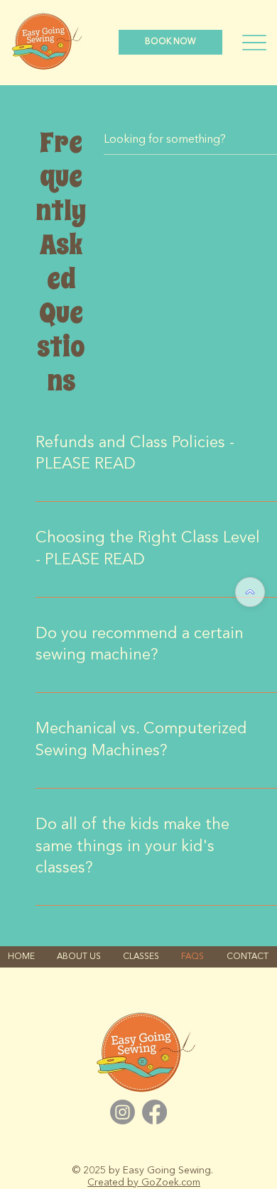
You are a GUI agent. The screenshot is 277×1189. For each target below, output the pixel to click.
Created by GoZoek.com (143, 1183)
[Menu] (254, 42)
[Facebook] (154, 1112)
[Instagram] (122, 1112)
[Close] (250, 592)
